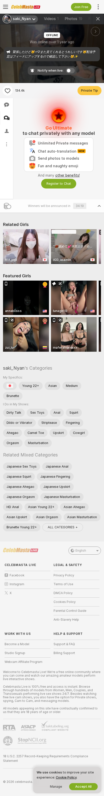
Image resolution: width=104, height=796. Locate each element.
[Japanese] (10, 386)
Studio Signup (15, 653)
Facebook (17, 575)
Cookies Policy (65, 602)
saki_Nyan (13, 368)
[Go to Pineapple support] (8, 741)
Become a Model (17, 644)
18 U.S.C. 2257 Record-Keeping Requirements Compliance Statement (45, 759)
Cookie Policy (66, 777)
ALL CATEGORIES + (63, 527)
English (80, 550)
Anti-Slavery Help (66, 619)
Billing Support (64, 653)
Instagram (17, 584)
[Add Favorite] (8, 91)
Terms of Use (63, 584)
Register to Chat (58, 183)
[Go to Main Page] (31, 7)
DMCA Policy (63, 593)
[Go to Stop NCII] (32, 741)
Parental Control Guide (70, 611)
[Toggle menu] (5, 7)
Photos (73, 18)
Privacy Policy (64, 575)
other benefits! (67, 175)
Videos (51, 18)
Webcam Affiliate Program (23, 662)
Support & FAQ (64, 644)
